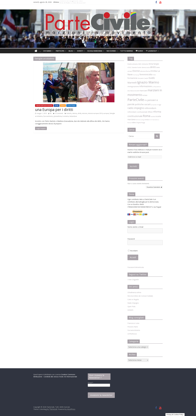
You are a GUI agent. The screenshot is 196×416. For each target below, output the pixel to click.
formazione (132, 78)
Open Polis (131, 306)
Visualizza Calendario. (154, 187)
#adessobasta (132, 64)
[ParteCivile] (35, 51)
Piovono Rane (132, 327)
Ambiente (145, 64)
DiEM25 (130, 310)
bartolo (69, 113)
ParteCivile (135, 99)
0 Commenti (59, 113)
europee (106, 113)
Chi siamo (47, 51)
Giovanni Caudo (143, 78)
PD (146, 100)
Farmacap (136, 75)
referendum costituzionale (137, 112)
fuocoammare (48, 116)
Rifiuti (150, 112)
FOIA (154, 75)
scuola (153, 116)
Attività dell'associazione (44, 106)
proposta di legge (156, 104)
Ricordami (134, 251)
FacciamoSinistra (133, 330)
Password (131, 239)
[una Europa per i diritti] (78, 64)
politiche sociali (143, 104)
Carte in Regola (133, 299)
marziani (143, 90)
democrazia (146, 67)
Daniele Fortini (136, 67)
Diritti (56, 106)
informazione (145, 86)
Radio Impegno (133, 303)
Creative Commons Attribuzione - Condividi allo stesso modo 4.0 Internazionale (55, 375)
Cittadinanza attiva (134, 292)
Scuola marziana (94, 51)
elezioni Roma (145, 71)
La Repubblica (156, 86)
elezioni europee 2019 (95, 113)
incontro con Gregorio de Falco (71, 2)
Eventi (80, 51)
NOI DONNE (111, 51)
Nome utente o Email (135, 227)
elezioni (84, 113)
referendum (150, 108)
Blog (71, 51)
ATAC (129, 67)
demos (74, 113)
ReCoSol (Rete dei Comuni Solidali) (140, 296)
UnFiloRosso (132, 334)
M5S (128, 91)
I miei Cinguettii (133, 279)
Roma (146, 116)
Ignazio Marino (148, 82)
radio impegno (135, 108)
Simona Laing (140, 119)
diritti (79, 113)
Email (90, 383)
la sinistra (65, 116)
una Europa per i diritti (54, 109)
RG (50, 113)
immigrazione (133, 86)
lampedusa (73, 116)
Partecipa (60, 51)
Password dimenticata (135, 267)
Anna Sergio (154, 64)
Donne (136, 70)
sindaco (147, 120)
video (133, 122)
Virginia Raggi (140, 123)
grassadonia (58, 116)
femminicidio (146, 74)
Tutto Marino (126, 51)
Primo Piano (71, 106)
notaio (144, 95)
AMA (139, 64)
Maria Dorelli (134, 91)
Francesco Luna (133, 323)
